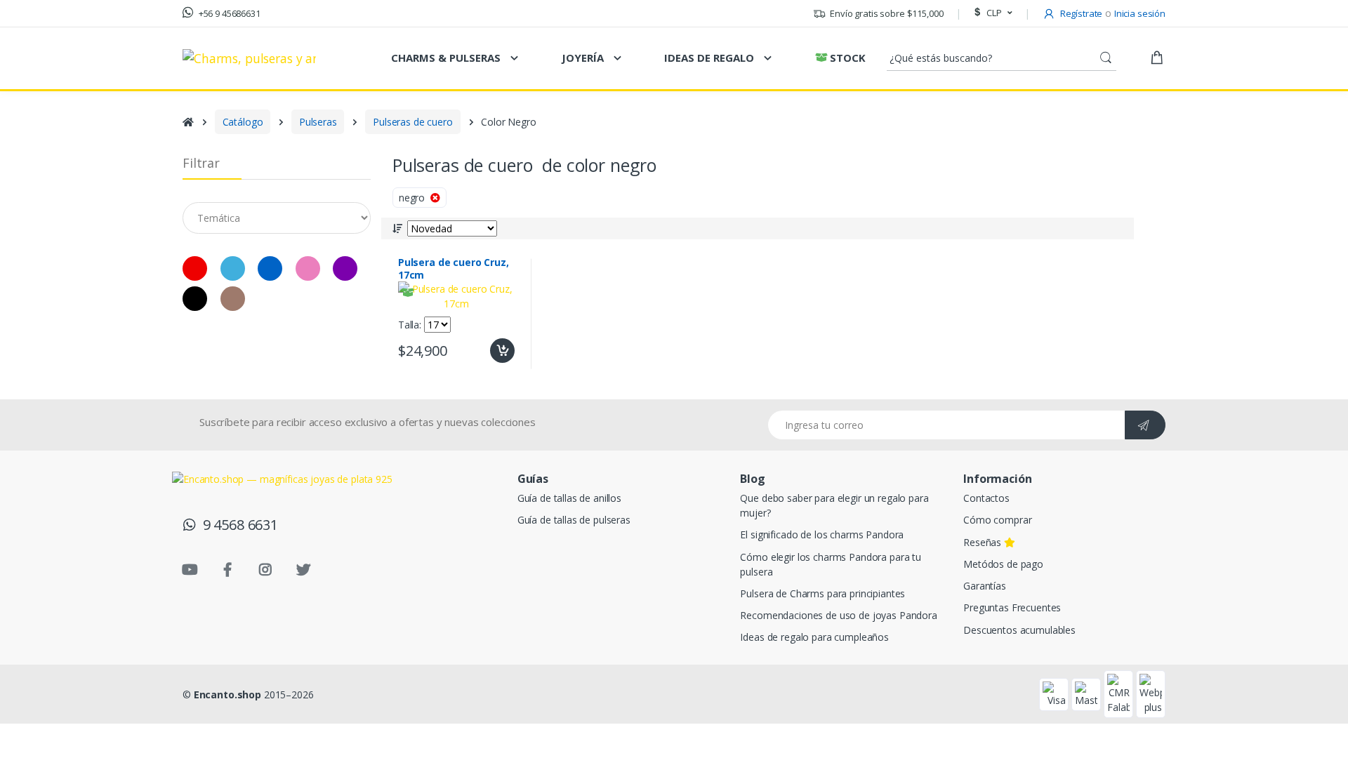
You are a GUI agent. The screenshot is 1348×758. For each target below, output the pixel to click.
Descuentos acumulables (1019, 630)
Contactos (986, 498)
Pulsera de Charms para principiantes (822, 593)
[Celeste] (232, 268)
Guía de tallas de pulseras (573, 519)
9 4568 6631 (237, 524)
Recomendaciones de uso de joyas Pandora (838, 615)
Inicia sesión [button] (1139, 13)
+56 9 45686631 (228, 13)
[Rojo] (29, 154)
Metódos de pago (1003, 564)
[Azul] (270, 268)
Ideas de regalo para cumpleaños (814, 637)
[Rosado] (308, 268)
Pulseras (318, 121)
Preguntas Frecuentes (1012, 607)
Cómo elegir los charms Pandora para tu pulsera (830, 564)
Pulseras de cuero (413, 121)
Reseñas (983, 542)
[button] (991, 13)
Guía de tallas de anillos (569, 498)
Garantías (984, 585)
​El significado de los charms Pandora (822, 534)
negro (414, 197)
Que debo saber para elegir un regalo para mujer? (834, 505)
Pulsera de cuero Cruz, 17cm (453, 268)
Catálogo (243, 121)
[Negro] (29, 184)
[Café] (232, 298)
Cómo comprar (997, 519)
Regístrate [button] (1080, 13)
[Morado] (345, 268)
